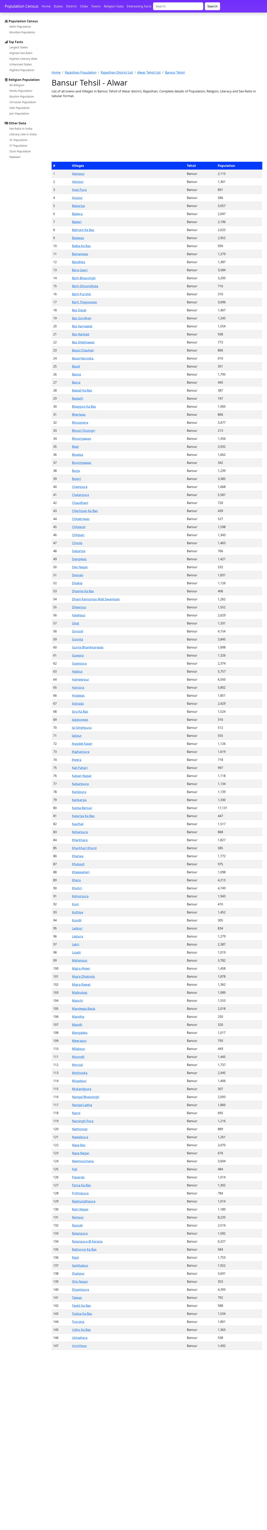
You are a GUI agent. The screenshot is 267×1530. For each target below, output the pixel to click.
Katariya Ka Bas (83, 816)
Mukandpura (81, 1089)
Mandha (78, 1016)
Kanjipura (79, 792)
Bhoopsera (80, 422)
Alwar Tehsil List (149, 72)
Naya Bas (78, 1145)
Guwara (78, 655)
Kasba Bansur (82, 808)
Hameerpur (80, 679)
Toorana (78, 1322)
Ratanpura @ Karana (87, 1241)
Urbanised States (20, 64)
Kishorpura (80, 896)
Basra (76, 382)
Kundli (76, 920)
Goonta (77, 639)
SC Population (18, 140)
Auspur (77, 198)
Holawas (78, 695)
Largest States (18, 47)
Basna (76, 374)
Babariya (78, 206)
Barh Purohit (81, 294)
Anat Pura (79, 190)
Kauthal (77, 824)
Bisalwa (77, 454)
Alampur (78, 174)
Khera (76, 880)
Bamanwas (80, 254)
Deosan (77, 575)
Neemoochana (83, 1161)
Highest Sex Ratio (20, 53)
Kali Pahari (80, 768)
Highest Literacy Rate (23, 59)
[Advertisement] (157, 43)
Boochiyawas (81, 463)
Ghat (75, 623)
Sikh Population (19, 108)
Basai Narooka (82, 358)
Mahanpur (80, 960)
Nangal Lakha (82, 1105)
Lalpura (77, 936)
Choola (77, 543)
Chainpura (79, 487)
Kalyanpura (80, 784)
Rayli (75, 1257)
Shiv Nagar (80, 1281)
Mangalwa (79, 1033)
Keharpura (80, 832)
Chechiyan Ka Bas (85, 511)
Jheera (76, 760)
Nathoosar (80, 1129)
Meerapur (79, 1041)
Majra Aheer (81, 968)
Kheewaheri (81, 872)
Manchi (77, 1000)
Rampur (78, 1217)
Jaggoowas (80, 719)
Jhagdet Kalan (82, 744)
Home (46, 6)
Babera (77, 214)
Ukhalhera (79, 1338)
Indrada (78, 703)
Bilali (75, 446)
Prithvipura (80, 1193)
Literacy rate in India (23, 134)
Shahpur (78, 1273)
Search (212, 6)
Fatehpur (78, 615)
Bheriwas (79, 414)
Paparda (78, 1177)
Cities (84, 6)
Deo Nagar (80, 567)
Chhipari (78, 535)
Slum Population (20, 151)
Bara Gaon (80, 270)
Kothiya (77, 912)
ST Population (18, 145)
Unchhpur (79, 1346)
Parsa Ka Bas (81, 1185)
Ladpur (77, 928)
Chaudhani (80, 503)
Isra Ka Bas (80, 711)
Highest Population (21, 70)
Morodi (77, 1065)
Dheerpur (79, 607)
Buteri (76, 479)
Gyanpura (79, 663)
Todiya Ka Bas (82, 1313)
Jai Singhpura (81, 727)
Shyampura (80, 1289)
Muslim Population (21, 96)
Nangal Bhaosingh (85, 1097)
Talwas (77, 1297)
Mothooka (79, 1073)
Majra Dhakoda (83, 976)
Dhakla (77, 583)
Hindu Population (20, 91)
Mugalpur (79, 1081)
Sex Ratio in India (20, 128)
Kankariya (79, 800)
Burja (76, 471)
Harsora (78, 687)
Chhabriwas (81, 519)
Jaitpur (77, 735)
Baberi (77, 222)
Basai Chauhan (83, 350)
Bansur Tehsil (175, 72)
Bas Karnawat (82, 326)
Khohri (77, 888)
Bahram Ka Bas (83, 230)
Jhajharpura (80, 752)
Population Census (22, 6)
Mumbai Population (22, 32)
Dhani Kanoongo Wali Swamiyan (96, 599)
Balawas (78, 238)
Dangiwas (79, 559)
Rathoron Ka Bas (84, 1249)
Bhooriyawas (81, 438)
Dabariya (78, 551)
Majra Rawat (81, 984)
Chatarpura (80, 495)
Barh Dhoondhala (85, 286)
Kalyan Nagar (82, 776)
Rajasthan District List (117, 72)
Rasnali (77, 1225)
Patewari (15, 157)
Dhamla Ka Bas (83, 591)
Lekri (75, 944)
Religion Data (114, 6)
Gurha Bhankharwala (87, 647)
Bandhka (78, 262)
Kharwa (77, 856)
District (71, 6)
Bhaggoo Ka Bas (84, 406)
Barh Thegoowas (84, 302)
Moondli (78, 1057)
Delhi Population (20, 26)
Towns (96, 6)
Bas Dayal (79, 310)
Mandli (77, 1024)
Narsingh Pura (82, 1121)
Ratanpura (80, 1233)
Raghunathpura (83, 1201)
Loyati (76, 952)
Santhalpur (80, 1265)
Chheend (78, 527)
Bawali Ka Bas (82, 390)
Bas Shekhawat (83, 342)
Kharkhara (80, 840)
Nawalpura (80, 1137)
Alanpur (78, 182)
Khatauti (78, 864)
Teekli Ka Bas (81, 1305)
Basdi (76, 366)
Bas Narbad (80, 334)
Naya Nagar (80, 1153)
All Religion (16, 85)
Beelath (77, 398)
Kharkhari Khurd (84, 848)
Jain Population (19, 113)
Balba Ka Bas (81, 246)
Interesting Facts (139, 6)
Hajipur (77, 671)
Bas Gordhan (81, 318)
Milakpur (78, 1049)
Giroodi (77, 631)
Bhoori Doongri (83, 430)
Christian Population (22, 102)
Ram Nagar (80, 1209)
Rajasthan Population (81, 72)
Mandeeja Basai (83, 1008)
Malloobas (79, 992)
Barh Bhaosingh (84, 278)
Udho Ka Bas (81, 1330)
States (58, 6)
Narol (76, 1113)
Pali (74, 1169)
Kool (75, 904)
